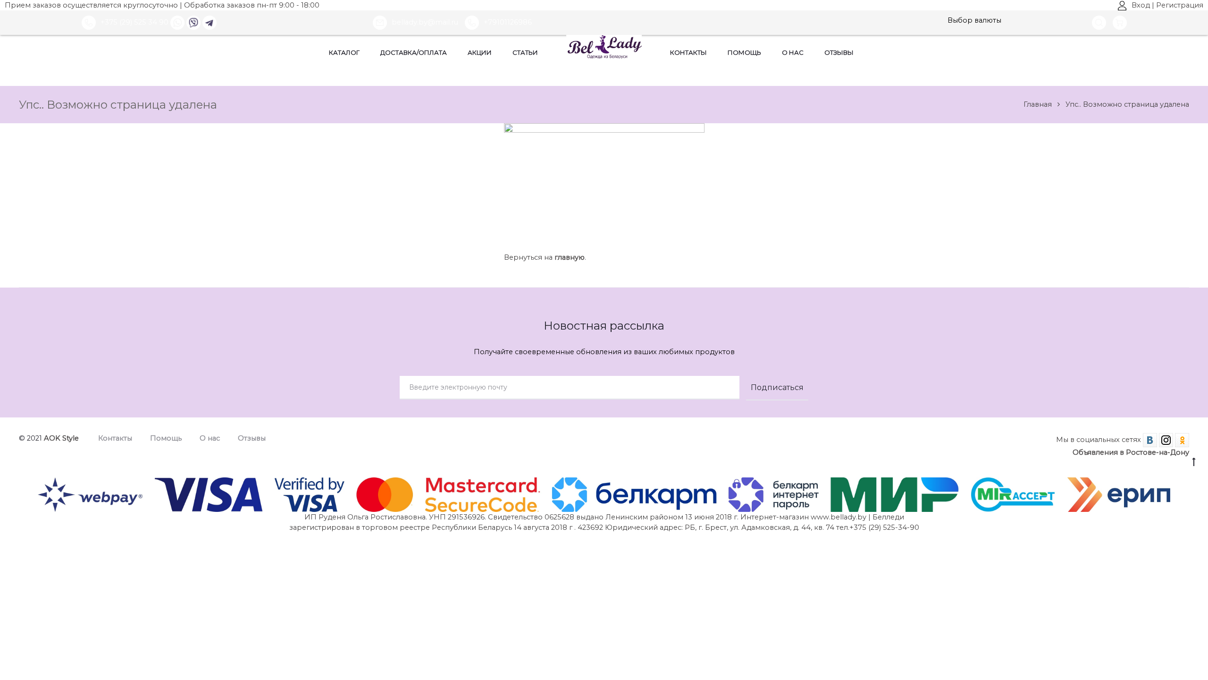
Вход (1141, 5)
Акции (480, 52)
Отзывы (839, 52)
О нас (793, 52)
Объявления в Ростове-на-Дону (1131, 452)
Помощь (744, 52)
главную (569, 257)
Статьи (525, 52)
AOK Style (61, 438)
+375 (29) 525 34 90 (134, 22)
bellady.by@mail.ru (426, 22)
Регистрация (1179, 5)
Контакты (688, 52)
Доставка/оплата (413, 52)
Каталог (344, 52)
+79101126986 (508, 22)
